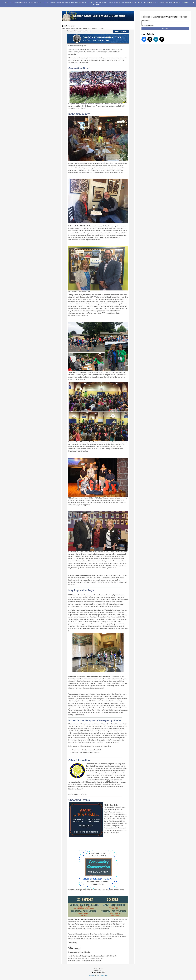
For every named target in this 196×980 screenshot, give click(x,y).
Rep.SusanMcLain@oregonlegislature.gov (87, 956)
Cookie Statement (100, 975)
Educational (76, 750)
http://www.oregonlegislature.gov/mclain (87, 960)
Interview (75, 752)
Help (106, 975)
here (90, 31)
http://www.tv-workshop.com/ (78, 315)
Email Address (145, 20)
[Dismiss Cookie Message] (193, 2)
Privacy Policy (92, 975)
